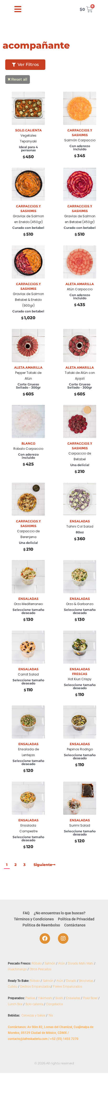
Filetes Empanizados (67, 986)
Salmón (50, 963)
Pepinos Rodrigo (80, 749)
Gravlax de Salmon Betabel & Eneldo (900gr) (28, 300)
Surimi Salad (79, 825)
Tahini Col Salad (79, 526)
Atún (61, 963)
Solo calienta (34, 1004)
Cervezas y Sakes (33, 1015)
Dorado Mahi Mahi (80, 963)
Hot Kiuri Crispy (79, 679)
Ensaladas (73, 998)
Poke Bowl (90, 998)
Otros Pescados (40, 969)
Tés (50, 1015)
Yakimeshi (45, 998)
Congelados (54, 1004)
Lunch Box (15, 1004)
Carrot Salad (28, 674)
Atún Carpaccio (80, 289)
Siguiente (43, 864)
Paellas (30, 998)
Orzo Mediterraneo (28, 604)
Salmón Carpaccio (79, 140)
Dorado (71, 981)
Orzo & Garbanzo (79, 604)
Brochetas (86, 981)
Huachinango (17, 969)
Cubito (12, 986)
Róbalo (37, 963)
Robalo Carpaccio (28, 448)
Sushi (59, 998)
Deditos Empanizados (35, 986)
